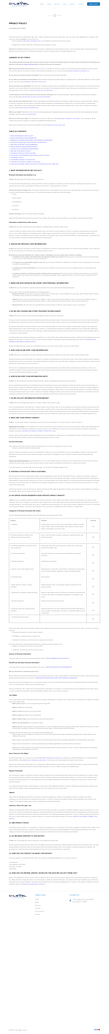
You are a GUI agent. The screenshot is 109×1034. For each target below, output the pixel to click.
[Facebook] (95, 1029)
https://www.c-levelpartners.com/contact (35, 760)
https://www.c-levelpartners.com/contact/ (69, 118)
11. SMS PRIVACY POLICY (16, 157)
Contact (37, 908)
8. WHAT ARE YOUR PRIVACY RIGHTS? (20, 151)
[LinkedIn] (97, 1029)
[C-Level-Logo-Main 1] (19, 4)
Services (38, 905)
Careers (37, 914)
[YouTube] (99, 1029)
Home (37, 899)
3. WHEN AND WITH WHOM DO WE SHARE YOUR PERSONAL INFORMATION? (31, 140)
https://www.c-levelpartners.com (32, 41)
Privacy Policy (39, 911)
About (37, 902)
